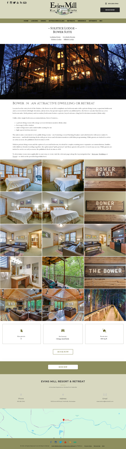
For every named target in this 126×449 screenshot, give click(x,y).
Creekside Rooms (69, 37)
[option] (63, 71)
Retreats (95, 154)
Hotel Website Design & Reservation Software (63, 446)
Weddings (102, 154)
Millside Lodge (69, 39)
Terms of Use (97, 446)
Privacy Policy (88, 446)
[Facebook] (7, 2)
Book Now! (110, 10)
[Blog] (21, 2)
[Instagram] (11, 2)
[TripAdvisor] (25, 2)
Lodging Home (55, 37)
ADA (103, 446)
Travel (15, 156)
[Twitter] (14, 2)
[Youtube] (17, 2)
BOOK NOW (63, 352)
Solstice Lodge (56, 39)
